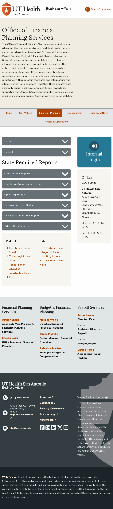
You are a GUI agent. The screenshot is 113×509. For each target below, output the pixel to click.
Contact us (46, 403)
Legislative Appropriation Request (24, 184)
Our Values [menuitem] (25, 113)
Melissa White (49, 320)
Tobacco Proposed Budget (19, 205)
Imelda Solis (10, 338)
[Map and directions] (5, 412)
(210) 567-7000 (19, 397)
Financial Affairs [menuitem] (98, 113)
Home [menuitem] (8, 113)
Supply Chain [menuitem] (74, 113)
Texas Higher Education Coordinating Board (20, 269)
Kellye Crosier (86, 315)
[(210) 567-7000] (5, 397)
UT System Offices (52, 260)
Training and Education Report (21, 215)
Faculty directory (51, 408)
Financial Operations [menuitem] (56, 121)
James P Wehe (49, 334)
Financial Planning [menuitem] (49, 113)
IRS (11, 277)
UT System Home (52, 248)
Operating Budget (14, 194)
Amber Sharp (10, 320)
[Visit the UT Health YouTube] (66, 429)
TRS (44, 265)
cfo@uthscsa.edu (20, 428)
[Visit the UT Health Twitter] (60, 429)
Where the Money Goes (17, 226)
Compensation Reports (17, 173)
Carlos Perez (85, 350)
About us (45, 397)
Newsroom (47, 420)
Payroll (8, 141)
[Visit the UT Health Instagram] (47, 429)
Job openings (48, 414)
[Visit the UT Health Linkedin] (53, 429)
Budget (8, 152)
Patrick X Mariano (51, 348)
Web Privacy (10, 477)
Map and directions (21, 414)
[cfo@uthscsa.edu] (5, 428)
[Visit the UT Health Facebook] (42, 429)
